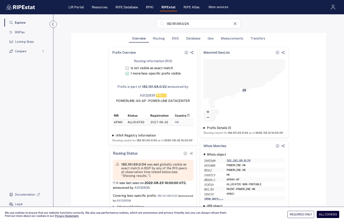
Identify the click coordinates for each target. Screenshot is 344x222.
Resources (100, 7)
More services (218, 7)
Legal (19, 204)
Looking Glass (24, 41)
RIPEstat (168, 7)
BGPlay (20, 32)
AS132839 (142, 188)
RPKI (149, 7)
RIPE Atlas (191, 7)
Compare (20, 51)
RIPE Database (126, 7)
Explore (20, 22)
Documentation (25, 194)
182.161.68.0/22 (167, 195)
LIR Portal (76, 7)
